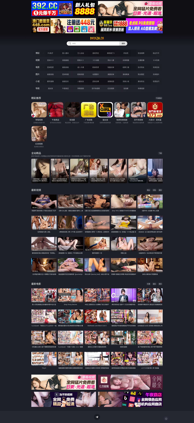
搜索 (123, 43)
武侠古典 (95, 81)
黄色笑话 (141, 81)
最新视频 (36, 190)
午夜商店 (65, 88)
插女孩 (50, 88)
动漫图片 (95, 74)
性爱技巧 (156, 81)
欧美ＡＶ (80, 60)
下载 (160, 153)
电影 (38, 67)
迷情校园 (111, 81)
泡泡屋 (125, 88)
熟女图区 (141, 74)
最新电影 (36, 283)
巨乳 (154, 190)
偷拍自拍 (65, 67)
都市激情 (50, 81)
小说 (38, 81)
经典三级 (126, 67)
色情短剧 (141, 88)
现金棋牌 (141, 53)
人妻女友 (80, 81)
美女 (148, 190)
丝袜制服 (126, 60)
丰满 (148, 284)
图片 (38, 74)
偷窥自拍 (50, 74)
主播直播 (141, 60)
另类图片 (156, 74)
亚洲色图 (65, 74)
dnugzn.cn (97, 38)
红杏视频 (111, 88)
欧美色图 (80, 74)
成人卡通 (80, 67)
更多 (160, 190)
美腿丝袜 (111, 74)
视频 (38, 60)
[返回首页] (166, 418)
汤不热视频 (96, 88)
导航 (38, 88)
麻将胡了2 (110, 53)
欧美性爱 (95, 67)
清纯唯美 (126, 74)
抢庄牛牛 (156, 53)
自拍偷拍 (65, 60)
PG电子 (50, 53)
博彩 (38, 53)
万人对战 (80, 53)
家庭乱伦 (65, 81)
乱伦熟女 (141, 67)
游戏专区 (95, 53)
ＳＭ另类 (156, 60)
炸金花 (125, 53)
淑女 (154, 284)
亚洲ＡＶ (50, 60)
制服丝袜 (111, 67)
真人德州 (65, 53)
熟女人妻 (111, 60)
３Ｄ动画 (95, 60)
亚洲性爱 (50, 67)
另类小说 (126, 81)
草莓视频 (80, 88)
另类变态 (156, 67)
